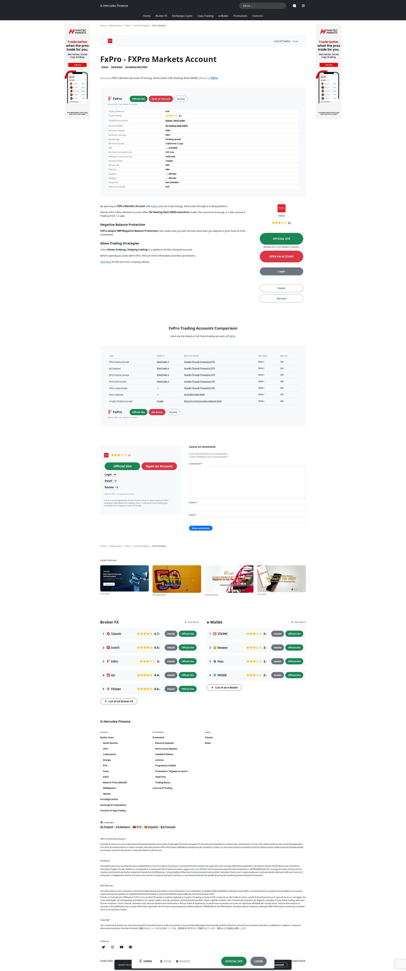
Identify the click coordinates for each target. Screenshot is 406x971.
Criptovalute (109, 754)
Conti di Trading (282, 41)
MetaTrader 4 (163, 368)
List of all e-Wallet (226, 687)
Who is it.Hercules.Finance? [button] (113, 838)
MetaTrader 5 (163, 361)
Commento (195, 463)
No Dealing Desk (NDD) (136, 67)
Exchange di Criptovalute (113, 805)
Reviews (184, 961)
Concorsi (257, 16)
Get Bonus (157, 412)
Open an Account (160, 98)
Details (171, 633)
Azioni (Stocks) (110, 743)
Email (192, 514)
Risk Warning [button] (106, 885)
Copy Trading (205, 16)
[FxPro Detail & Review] (110, 41)
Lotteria (159, 760)
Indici (106, 776)
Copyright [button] (105, 919)
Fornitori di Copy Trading (113, 810)
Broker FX (161, 16)
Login (281, 271)
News (208, 743)
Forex (295, 41)
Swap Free (160, 776)
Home (147, 16)
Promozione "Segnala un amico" (171, 771)
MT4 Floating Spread (119, 375)
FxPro (214, 78)
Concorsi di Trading (162, 788)
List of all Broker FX (121, 701)
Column (209, 737)
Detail (281, 288)
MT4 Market (115, 368)
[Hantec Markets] (77, 71)
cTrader (160, 401)
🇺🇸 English (106, 827)
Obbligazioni (109, 788)
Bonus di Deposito (164, 743)
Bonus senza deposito (166, 748)
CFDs (105, 748)
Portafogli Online (109, 799)
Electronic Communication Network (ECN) (203, 401)
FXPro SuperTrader (118, 388)
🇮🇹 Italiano (123, 827)
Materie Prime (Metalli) (115, 782)
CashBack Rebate (164, 754)
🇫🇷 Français (168, 827)
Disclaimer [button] (105, 860)
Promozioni (240, 16)
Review (181, 98)
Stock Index (116, 67)
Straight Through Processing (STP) (199, 361)
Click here (105, 261)
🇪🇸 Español (151, 827)
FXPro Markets (116, 394)
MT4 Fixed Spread (117, 381)
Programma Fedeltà (165, 765)
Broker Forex (107, 737)
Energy (105, 67)
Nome (193, 502)
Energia (107, 760)
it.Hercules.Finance (114, 5)
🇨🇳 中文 (137, 827)
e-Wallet (223, 16)
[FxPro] (106, 455)
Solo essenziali (276, 964)
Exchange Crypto (182, 16)
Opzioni (107, 793)
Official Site (138, 98)
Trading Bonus (162, 782)
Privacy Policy (106, 960)
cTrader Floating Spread (120, 401)
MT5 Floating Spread (119, 361)
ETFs (105, 765)
